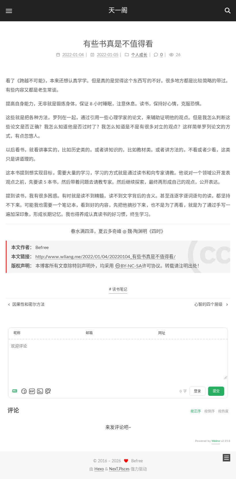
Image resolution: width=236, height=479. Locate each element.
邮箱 (89, 333)
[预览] (48, 391)
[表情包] (31, 391)
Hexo (99, 469)
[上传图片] (40, 391)
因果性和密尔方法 (28, 305)
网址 (161, 333)
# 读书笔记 (118, 289)
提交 (216, 391)
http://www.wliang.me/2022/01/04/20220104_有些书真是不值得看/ (105, 256)
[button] (9, 11)
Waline (216, 441)
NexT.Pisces (119, 469)
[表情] (23, 391)
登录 (197, 391)
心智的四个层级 (209, 305)
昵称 (17, 333)
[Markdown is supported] (15, 391)
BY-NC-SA (131, 266)
